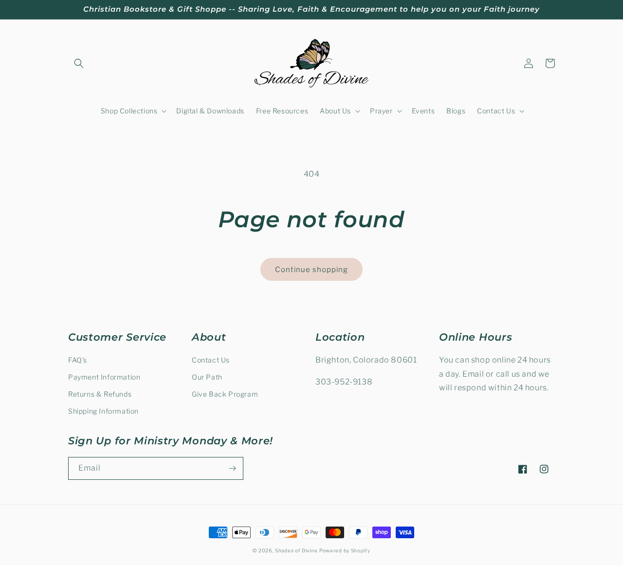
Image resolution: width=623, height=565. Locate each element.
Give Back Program (225, 394)
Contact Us (211, 360)
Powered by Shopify (344, 550)
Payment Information (104, 377)
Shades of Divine (296, 550)
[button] (79, 63)
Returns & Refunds (99, 394)
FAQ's (77, 360)
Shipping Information (103, 411)
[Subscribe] (232, 468)
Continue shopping (311, 269)
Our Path (207, 377)
